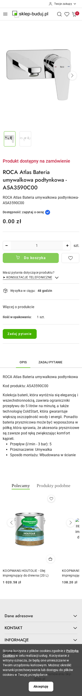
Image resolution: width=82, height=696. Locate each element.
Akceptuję (40, 686)
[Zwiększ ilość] (67, 245)
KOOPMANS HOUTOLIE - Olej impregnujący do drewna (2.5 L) (26, 573)
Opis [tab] (23, 362)
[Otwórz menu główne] (5, 14)
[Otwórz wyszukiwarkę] (59, 14)
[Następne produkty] (71, 523)
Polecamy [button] (21, 485)
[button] (72, 75)
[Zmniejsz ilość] (6, 245)
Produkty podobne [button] (53, 485)
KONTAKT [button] (13, 628)
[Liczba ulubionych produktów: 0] (66, 14)
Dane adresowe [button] (19, 616)
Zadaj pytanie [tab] (50, 362)
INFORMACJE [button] (17, 640)
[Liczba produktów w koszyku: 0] (74, 14)
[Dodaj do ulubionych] (70, 258)
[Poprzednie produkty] (11, 523)
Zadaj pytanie (20, 334)
